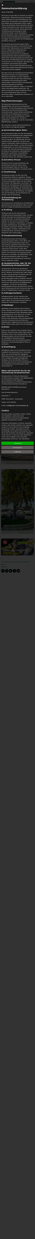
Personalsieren (17, 447)
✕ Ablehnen (17, 451)
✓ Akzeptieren (17, 443)
